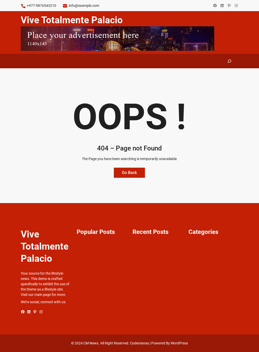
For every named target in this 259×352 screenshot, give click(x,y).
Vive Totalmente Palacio (72, 20)
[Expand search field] (230, 61)
